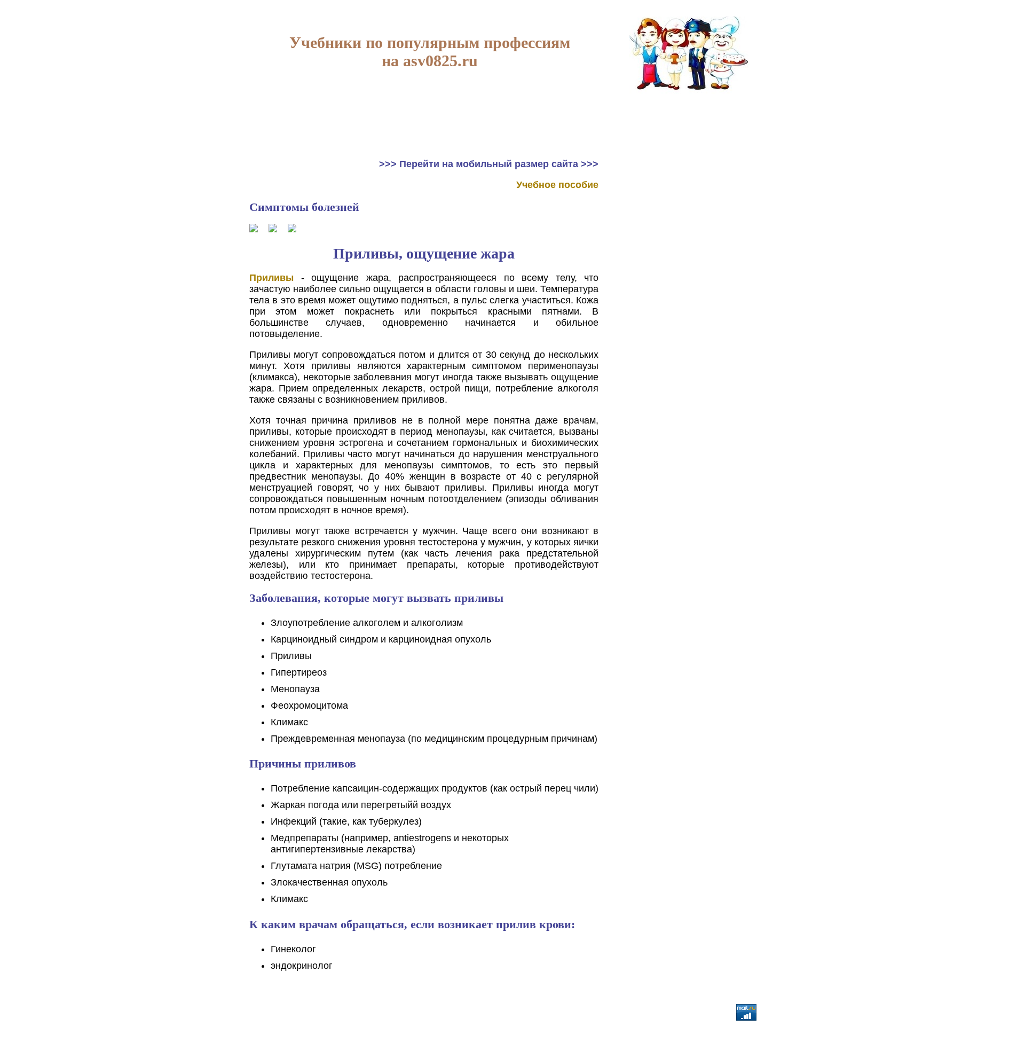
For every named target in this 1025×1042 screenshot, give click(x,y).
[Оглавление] (273, 229)
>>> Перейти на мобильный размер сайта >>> (488, 164)
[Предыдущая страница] (253, 229)
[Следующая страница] (292, 229)
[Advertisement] (690, 225)
